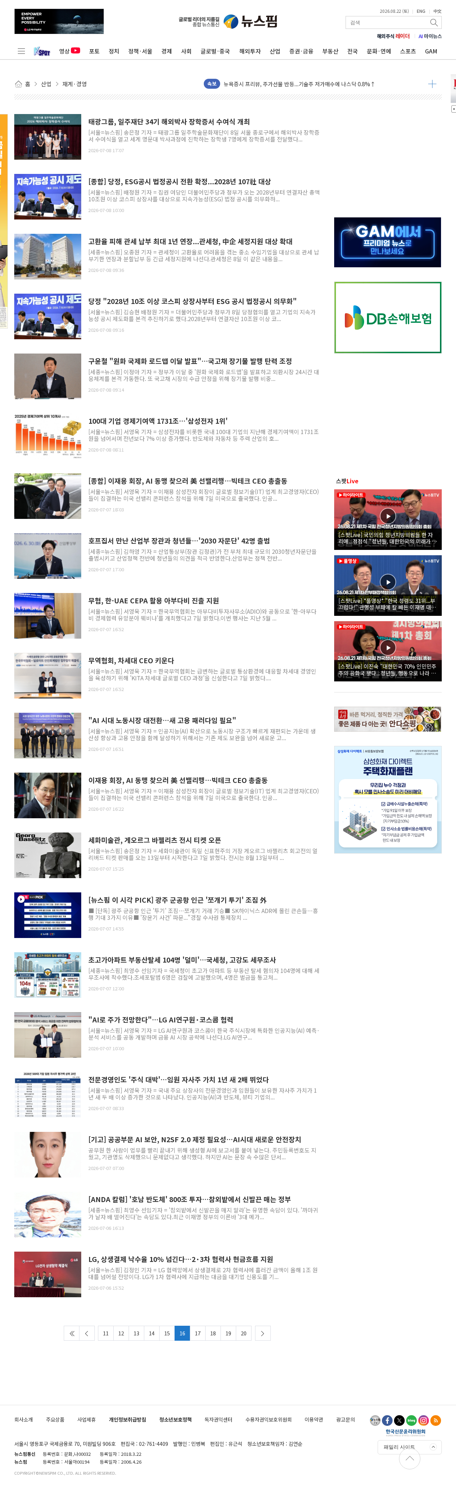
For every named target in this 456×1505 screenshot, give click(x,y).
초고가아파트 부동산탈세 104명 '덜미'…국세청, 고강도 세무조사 (182, 960)
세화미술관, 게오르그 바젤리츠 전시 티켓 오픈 (154, 840)
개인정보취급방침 (127, 1419)
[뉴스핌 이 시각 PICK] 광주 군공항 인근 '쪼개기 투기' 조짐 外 (177, 900)
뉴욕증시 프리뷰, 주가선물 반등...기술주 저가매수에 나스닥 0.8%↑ (299, 83)
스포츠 (408, 51)
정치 (114, 51)
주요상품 (55, 1419)
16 (182, 1333)
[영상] (47, 495)
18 (213, 1333)
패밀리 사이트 (399, 1447)
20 (244, 1333)
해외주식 (393, 36)
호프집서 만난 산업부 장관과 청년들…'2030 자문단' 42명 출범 (179, 541)
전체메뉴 (21, 51)
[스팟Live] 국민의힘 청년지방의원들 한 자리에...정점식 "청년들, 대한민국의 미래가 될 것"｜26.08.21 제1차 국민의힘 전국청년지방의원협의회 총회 (387, 537)
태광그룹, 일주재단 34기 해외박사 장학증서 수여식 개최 (169, 122)
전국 (352, 51)
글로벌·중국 (215, 51)
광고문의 (345, 1419)
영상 (64, 51)
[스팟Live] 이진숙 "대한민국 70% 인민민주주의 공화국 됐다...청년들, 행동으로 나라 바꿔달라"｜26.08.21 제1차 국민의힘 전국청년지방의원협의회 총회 (387, 669)
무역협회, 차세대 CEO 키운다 (131, 660)
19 (228, 1333)
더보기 (432, 83)
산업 (275, 51)
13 (136, 1333)
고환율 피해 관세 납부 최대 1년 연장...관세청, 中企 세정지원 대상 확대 (190, 241)
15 (167, 1333)
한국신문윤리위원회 (405, 1433)
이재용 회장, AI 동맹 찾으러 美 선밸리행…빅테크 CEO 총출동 (178, 780)
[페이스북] (387, 1420)
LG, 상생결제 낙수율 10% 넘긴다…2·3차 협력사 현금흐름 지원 (180, 1259)
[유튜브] (375, 1420)
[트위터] (399, 1420)
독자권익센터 (218, 1419)
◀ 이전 (87, 1333)
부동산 (330, 51)
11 (106, 1333)
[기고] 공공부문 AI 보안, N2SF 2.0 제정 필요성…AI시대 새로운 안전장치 (194, 1139)
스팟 (347, 480)
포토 (94, 51)
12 (121, 1333)
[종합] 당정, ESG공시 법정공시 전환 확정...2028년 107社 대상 (179, 181)
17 (198, 1333)
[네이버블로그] (411, 1420)
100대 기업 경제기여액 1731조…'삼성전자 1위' (158, 421)
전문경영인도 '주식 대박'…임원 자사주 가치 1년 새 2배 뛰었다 (178, 1080)
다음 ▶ (263, 1333)
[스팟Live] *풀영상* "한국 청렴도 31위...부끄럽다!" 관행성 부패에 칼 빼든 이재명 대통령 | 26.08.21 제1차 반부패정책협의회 (387, 603)
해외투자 (250, 51)
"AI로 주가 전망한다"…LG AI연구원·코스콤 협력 (160, 1020)
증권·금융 (301, 51)
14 (152, 1333)
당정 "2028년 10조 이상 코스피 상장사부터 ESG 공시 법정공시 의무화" (192, 301)
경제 (166, 51)
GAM (431, 51)
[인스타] (423, 1420)
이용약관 (314, 1419)
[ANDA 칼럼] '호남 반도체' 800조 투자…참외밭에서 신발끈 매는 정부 (189, 1199)
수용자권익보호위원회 (268, 1419)
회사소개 (23, 1419)
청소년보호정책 (175, 1419)
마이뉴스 (430, 36)
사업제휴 (86, 1419)
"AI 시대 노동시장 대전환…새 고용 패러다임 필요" (162, 720)
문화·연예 (379, 51)
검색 (435, 22)
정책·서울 (140, 51)
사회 (186, 51)
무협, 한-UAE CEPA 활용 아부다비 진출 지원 (153, 601)
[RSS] (435, 1420)
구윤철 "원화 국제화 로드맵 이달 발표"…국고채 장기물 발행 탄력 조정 (190, 361)
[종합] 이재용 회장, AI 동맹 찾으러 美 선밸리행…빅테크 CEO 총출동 (187, 481)
